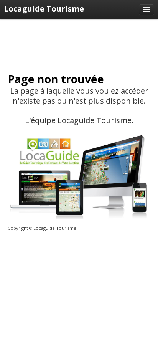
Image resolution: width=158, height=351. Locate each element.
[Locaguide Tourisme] (146, 9)
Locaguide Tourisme (44, 8)
